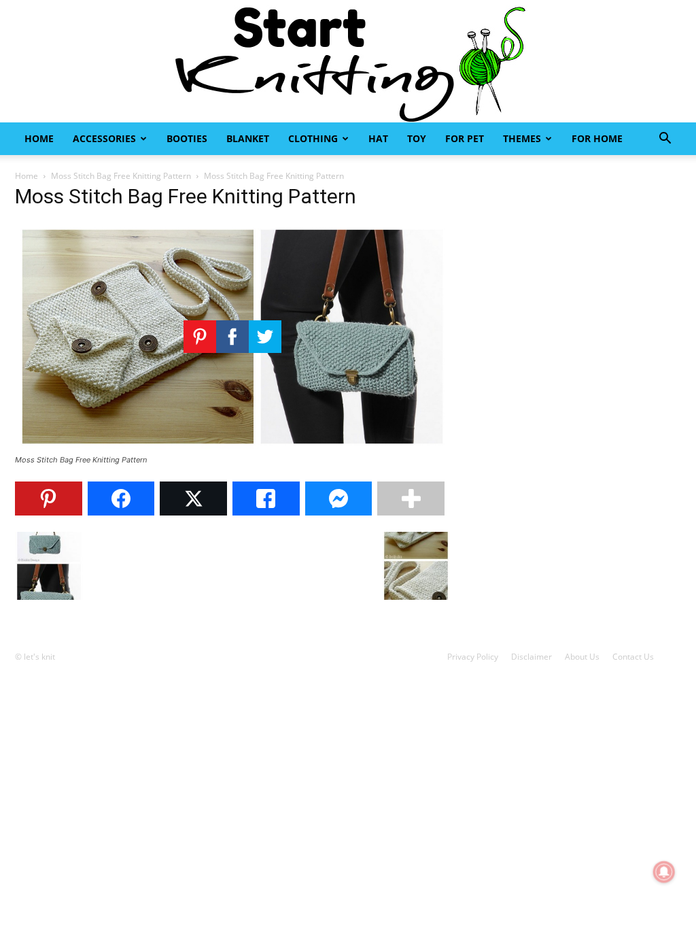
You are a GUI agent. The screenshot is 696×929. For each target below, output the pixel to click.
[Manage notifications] (664, 872)
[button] (664, 139)
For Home (597, 138)
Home (39, 138)
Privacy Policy (472, 656)
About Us (582, 656)
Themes (522, 138)
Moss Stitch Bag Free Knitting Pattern (121, 176)
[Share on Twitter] (193, 499)
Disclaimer (531, 656)
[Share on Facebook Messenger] (338, 499)
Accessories (104, 138)
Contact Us (633, 656)
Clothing (313, 138)
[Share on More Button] (411, 499)
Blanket (247, 138)
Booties (187, 138)
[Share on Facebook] (121, 499)
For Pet (464, 138)
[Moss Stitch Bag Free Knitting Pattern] (232, 447)
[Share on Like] (266, 499)
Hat (378, 138)
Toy (416, 138)
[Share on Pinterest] (48, 499)
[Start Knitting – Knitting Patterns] (348, 61)
